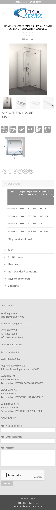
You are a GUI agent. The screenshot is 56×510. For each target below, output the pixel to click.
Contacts (13, 285)
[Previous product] (31, 34)
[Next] (49, 69)
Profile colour (16, 257)
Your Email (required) (11, 436)
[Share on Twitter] (15, 171)
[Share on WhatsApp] (4, 171)
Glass (11, 250)
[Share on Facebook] (10, 171)
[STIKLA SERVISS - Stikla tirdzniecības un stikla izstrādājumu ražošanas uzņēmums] (28, 13)
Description (15, 183)
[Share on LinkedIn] (30, 171)
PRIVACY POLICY (28, 499)
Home (7, 26)
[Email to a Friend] (20, 171)
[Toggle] (5, 183)
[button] (4, 12)
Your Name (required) (11, 425)
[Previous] (6, 69)
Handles (13, 264)
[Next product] (25, 34)
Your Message (7, 447)
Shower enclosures (34, 28)
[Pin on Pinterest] (25, 171)
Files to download (19, 278)
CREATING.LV (35, 506)
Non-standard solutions (22, 271)
